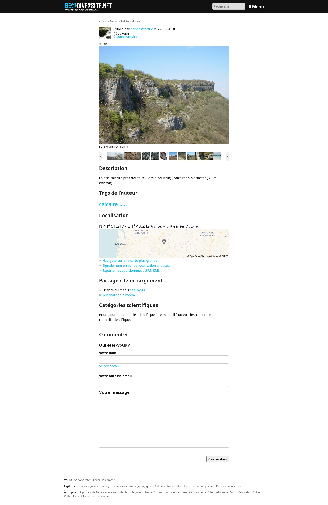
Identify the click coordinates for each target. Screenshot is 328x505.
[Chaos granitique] (208, 156)
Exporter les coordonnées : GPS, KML (131, 270)
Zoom (100, 44)
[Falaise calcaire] (190, 156)
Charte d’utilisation (155, 492)
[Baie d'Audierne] (110, 156)
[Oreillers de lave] (137, 156)
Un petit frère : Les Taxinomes (91, 496)
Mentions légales (130, 492)
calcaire (108, 204)
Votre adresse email (115, 376)
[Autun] (164, 156)
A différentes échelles (168, 486)
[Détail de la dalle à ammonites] (146, 156)
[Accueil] (90, 6)
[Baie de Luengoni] (217, 156)
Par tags (105, 486)
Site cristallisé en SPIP (222, 492)
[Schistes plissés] (181, 156)
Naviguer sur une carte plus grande (130, 260)
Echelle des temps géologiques (133, 486)
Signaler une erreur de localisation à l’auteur (136, 265)
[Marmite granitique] (199, 156)
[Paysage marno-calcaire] (172, 156)
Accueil (103, 21)
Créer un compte (104, 480)
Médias (114, 21)
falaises (123, 205)
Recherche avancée (228, 486)
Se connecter (109, 366)
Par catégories (88, 486)
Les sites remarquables (199, 486)
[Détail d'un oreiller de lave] (128, 156)
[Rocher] (119, 156)
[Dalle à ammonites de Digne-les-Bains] (155, 156)
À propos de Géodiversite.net (98, 492)
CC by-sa (138, 290)
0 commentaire (125, 36)
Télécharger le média (106, 44)
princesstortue (142, 29)
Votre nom (107, 353)
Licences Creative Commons (188, 492)
